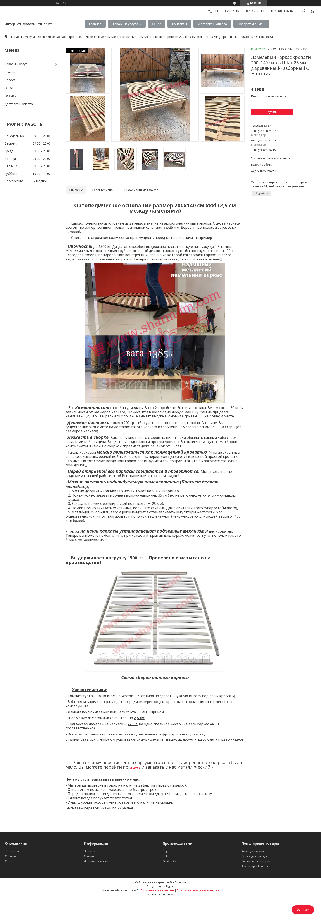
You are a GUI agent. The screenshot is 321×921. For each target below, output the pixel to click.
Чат (306, 909)
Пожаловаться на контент (157, 890)
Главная (95, 24)
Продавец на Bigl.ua (160, 886)
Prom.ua (180, 882)
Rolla (166, 856)
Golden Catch (172, 861)
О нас (156, 24)
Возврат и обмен (251, 24)
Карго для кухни (253, 851)
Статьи (9, 72)
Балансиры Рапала (255, 866)
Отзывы (10, 96)
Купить (272, 112)
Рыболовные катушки (257, 861)
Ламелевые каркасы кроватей (60, 37)
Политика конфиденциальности (198, 890)
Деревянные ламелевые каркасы (110, 37)
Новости (10, 80)
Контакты (179, 24)
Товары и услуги (125, 24)
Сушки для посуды (254, 856)
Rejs (165, 851)
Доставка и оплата (212, 24)
